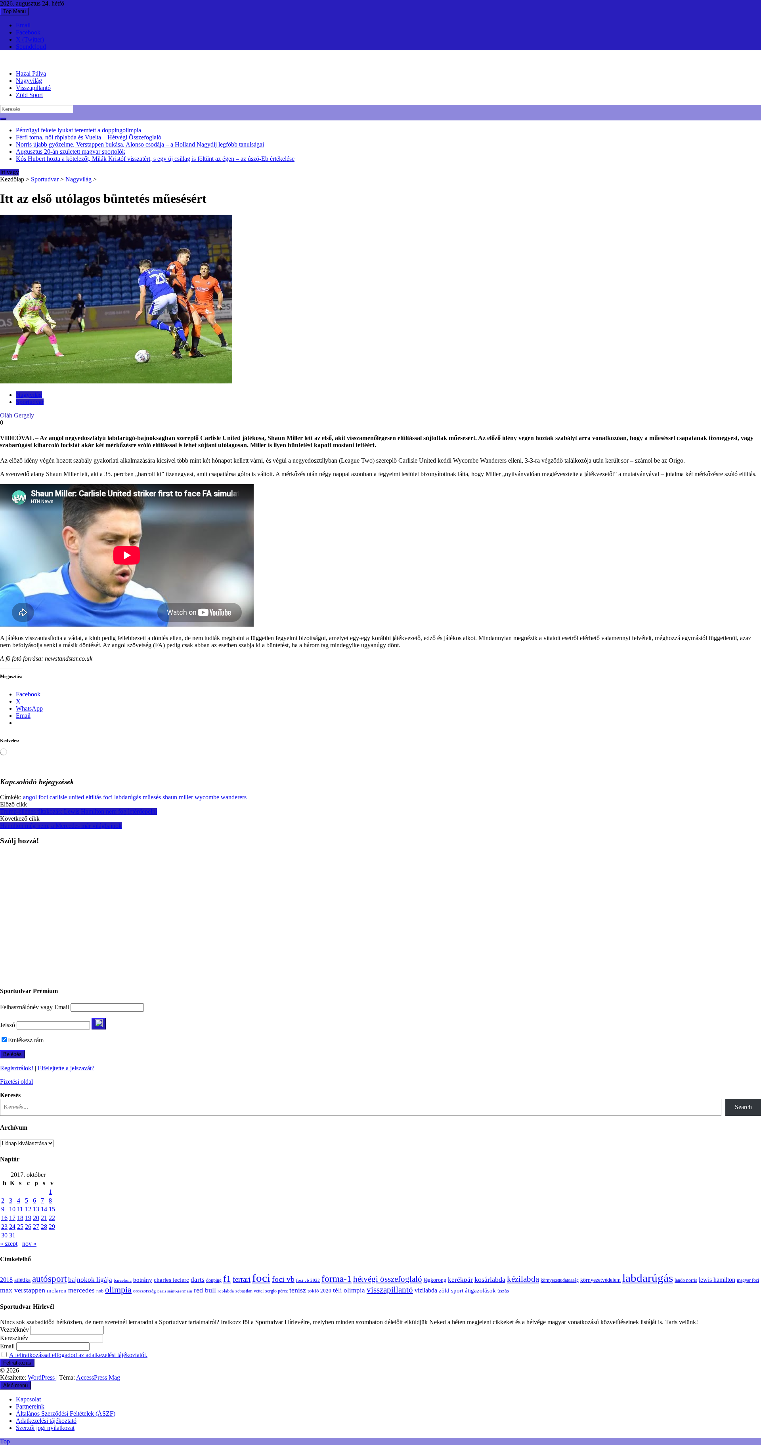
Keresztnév (14, 1337)
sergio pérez (276, 1291)
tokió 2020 (319, 1291)
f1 (227, 1278)
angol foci (35, 797)
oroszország (144, 1291)
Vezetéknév (14, 1329)
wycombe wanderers (221, 797)
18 (20, 1217)
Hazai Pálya (31, 73)
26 (28, 1226)
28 (44, 1226)
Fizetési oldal (16, 1081)
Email (23, 25)
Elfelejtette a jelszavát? (66, 1068)
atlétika (22, 1280)
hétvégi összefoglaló (387, 1278)
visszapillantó (390, 1289)
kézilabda (523, 1279)
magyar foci (748, 1280)
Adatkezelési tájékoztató (46, 1420)
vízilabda (426, 1290)
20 (36, 1217)
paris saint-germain (174, 1291)
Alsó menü (15, 1385)
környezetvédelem (600, 1280)
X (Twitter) (30, 39)
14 (44, 1209)
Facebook (28, 32)
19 (28, 1217)
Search (743, 1107)
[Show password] (99, 1023)
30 (4, 1235)
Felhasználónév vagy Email (34, 1007)
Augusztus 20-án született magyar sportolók (70, 151)
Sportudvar (45, 179)
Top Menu (14, 11)
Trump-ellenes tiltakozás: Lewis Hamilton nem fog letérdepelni (78, 811)
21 (44, 1217)
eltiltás (93, 797)
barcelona (123, 1280)
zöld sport (451, 1290)
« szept (8, 1243)
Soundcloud (31, 46)
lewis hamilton (717, 1279)
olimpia (118, 1289)
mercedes (81, 1290)
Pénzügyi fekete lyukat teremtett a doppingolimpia (78, 130)
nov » (29, 1243)
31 (12, 1235)
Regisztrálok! (16, 1068)
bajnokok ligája (90, 1279)
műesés (152, 797)
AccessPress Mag (98, 1377)
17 (12, 1217)
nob (99, 1291)
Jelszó (7, 1025)
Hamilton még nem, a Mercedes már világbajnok (61, 825)
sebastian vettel (249, 1291)
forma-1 (336, 1278)
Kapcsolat (28, 1399)
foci (108, 797)
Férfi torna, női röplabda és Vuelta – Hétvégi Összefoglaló (88, 137)
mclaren (57, 1290)
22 (52, 1217)
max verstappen (22, 1290)
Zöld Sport (29, 95)
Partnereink (30, 1406)
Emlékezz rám (26, 1040)
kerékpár (460, 1279)
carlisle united (67, 797)
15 (52, 1209)
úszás (503, 1291)
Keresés (10, 1095)
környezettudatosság (560, 1280)
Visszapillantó (33, 87)
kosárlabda (489, 1279)
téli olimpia (349, 1290)
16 (4, 1217)
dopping (214, 1280)
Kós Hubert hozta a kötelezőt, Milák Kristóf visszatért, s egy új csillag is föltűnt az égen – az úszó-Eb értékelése (155, 158)
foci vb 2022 (308, 1280)
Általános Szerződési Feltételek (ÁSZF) (65, 1413)
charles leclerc (171, 1280)
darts (198, 1279)
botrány (142, 1280)
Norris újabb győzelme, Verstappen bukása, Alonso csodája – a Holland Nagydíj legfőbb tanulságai (140, 144)
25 (20, 1226)
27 (36, 1226)
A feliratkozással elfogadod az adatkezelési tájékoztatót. (78, 1355)
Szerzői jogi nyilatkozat (45, 1427)
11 (20, 1209)
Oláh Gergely (17, 415)
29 (52, 1226)
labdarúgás (127, 797)
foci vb (283, 1279)
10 (12, 1209)
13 (36, 1209)
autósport (49, 1278)
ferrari (241, 1279)
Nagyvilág (29, 80)
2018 (6, 1279)
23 (4, 1226)
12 (28, 1209)
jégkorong (435, 1280)
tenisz (297, 1290)
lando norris (686, 1280)
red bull (205, 1290)
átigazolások (480, 1290)
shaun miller (178, 797)
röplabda (226, 1291)
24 (12, 1226)
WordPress (42, 1377)
